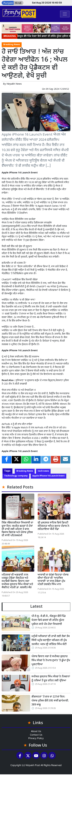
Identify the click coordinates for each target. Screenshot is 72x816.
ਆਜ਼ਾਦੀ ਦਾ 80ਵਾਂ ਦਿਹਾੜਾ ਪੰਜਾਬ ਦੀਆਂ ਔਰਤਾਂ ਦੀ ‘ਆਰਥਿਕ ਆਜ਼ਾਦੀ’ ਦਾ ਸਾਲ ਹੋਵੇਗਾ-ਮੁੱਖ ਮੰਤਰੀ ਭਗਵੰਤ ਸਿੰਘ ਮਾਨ (53, 579)
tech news (43, 471)
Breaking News (11, 44)
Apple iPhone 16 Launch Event (48, 476)
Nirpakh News (14, 84)
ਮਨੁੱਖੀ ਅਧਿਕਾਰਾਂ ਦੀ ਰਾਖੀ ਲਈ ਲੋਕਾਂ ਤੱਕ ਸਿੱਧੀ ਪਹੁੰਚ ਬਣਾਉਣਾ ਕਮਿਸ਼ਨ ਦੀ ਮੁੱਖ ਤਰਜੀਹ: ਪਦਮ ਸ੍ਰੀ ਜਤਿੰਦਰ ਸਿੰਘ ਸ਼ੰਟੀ (50, 640)
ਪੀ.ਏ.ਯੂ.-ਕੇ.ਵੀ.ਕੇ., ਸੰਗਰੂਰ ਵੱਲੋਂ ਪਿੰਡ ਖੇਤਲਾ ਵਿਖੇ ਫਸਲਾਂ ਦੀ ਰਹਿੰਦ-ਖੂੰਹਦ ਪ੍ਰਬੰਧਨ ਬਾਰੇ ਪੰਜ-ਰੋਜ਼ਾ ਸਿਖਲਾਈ (48, 620)
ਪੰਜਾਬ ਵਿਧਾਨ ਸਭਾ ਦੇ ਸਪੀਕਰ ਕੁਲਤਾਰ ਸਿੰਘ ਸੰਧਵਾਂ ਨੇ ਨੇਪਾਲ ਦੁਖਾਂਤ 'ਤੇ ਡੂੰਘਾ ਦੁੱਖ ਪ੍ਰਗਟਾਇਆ (50, 660)
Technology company (16, 476)
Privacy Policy (36, 738)
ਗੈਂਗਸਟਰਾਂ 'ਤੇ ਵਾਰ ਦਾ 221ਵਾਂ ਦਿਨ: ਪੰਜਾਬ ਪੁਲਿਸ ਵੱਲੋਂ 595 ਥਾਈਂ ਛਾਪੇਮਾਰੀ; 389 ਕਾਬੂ (50, 701)
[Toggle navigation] (64, 14)
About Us (36, 731)
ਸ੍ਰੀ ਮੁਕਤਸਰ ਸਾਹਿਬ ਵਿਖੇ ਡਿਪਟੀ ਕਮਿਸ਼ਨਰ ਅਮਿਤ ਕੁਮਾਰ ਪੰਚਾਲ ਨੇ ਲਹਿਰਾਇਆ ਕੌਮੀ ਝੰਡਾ (53, 526)
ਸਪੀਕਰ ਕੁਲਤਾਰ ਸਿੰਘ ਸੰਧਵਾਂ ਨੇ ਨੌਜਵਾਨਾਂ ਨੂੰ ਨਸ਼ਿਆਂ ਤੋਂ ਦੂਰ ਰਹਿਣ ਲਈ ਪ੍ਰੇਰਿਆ (50, 678)
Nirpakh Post (33, 765)
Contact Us (36, 734)
